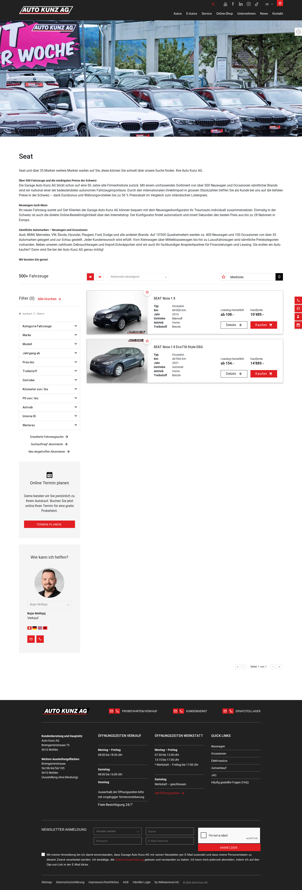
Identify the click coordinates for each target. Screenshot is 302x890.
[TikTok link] (257, 4)
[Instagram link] (249, 4)
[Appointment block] (298, 325)
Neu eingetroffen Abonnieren (47, 451)
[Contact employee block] (298, 316)
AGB (126, 882)
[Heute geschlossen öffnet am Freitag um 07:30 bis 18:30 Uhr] (298, 32)
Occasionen (218, 753)
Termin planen (49, 524)
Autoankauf (218, 768)
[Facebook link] (233, 4)
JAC (214, 775)
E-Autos (191, 13)
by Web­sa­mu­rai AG (167, 882)
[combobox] (139, 277)
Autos (178, 13)
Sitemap (46, 882)
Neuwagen (218, 746)
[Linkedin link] (241, 4)
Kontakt (277, 13)
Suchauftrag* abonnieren (47, 444)
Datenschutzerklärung (70, 882)
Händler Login (142, 882)
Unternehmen (246, 13)
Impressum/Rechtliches (104, 882)
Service (207, 13)
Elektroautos (219, 760)
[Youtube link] (225, 4)
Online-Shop (224, 13)
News (264, 13)
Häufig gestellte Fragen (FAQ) (230, 782)
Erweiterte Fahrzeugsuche (46, 436)
